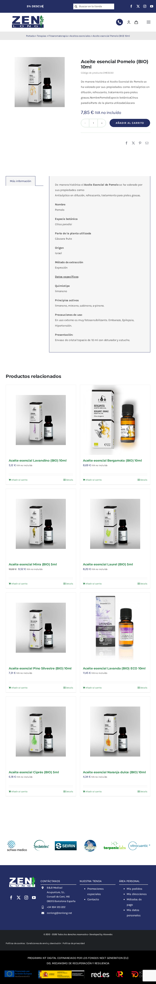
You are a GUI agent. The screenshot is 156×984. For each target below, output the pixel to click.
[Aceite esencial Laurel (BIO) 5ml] (115, 524)
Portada (30, 35)
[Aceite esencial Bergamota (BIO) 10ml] (115, 420)
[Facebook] (126, 143)
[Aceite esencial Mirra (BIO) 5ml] (41, 524)
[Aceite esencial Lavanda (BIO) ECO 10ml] (115, 628)
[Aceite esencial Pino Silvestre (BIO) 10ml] (41, 628)
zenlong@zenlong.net (59, 913)
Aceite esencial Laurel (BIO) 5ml (108, 564)
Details (69, 479)
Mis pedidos (134, 888)
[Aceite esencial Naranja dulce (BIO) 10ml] (115, 732)
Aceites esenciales (80, 35)
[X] (133, 143)
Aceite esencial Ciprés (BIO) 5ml (34, 772)
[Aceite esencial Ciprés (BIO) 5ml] (41, 732)
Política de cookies (15, 943)
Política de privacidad (74, 943)
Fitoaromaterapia (58, 35)
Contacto (93, 899)
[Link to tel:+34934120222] (119, 22)
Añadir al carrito (130, 123)
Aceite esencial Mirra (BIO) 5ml (33, 564)
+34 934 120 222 (56, 907)
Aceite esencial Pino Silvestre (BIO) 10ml (40, 668)
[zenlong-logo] (28, 15)
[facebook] (131, 6)
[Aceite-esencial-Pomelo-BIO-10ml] (40, 82)
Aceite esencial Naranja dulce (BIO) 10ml (114, 772)
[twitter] (138, 6)
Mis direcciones (137, 894)
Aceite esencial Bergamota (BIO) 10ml (112, 460)
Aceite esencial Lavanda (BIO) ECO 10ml (114, 668)
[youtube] (151, 6)
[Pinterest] (140, 143)
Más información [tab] (20, 181)
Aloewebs (107, 934)
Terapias (41, 35)
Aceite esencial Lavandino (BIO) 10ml (37, 460)
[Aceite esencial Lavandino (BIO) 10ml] (41, 420)
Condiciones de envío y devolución (43, 943)
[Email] (146, 143)
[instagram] (144, 6)
